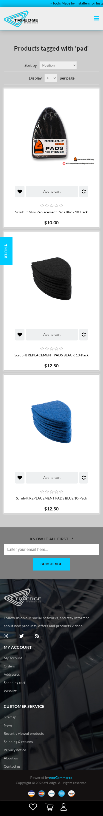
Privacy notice (15, 750)
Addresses (12, 674)
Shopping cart (14, 682)
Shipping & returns (18, 741)
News (8, 725)
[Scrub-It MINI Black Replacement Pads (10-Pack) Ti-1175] (51, 135)
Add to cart (51, 191)
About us (11, 758)
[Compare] (83, 191)
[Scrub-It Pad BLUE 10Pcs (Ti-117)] (51, 422)
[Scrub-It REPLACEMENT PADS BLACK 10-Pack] (51, 279)
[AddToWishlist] (19, 191)
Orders (9, 666)
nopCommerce (60, 777)
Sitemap (10, 717)
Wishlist (10, 691)
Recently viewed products (24, 733)
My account (13, 658)
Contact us (12, 766)
